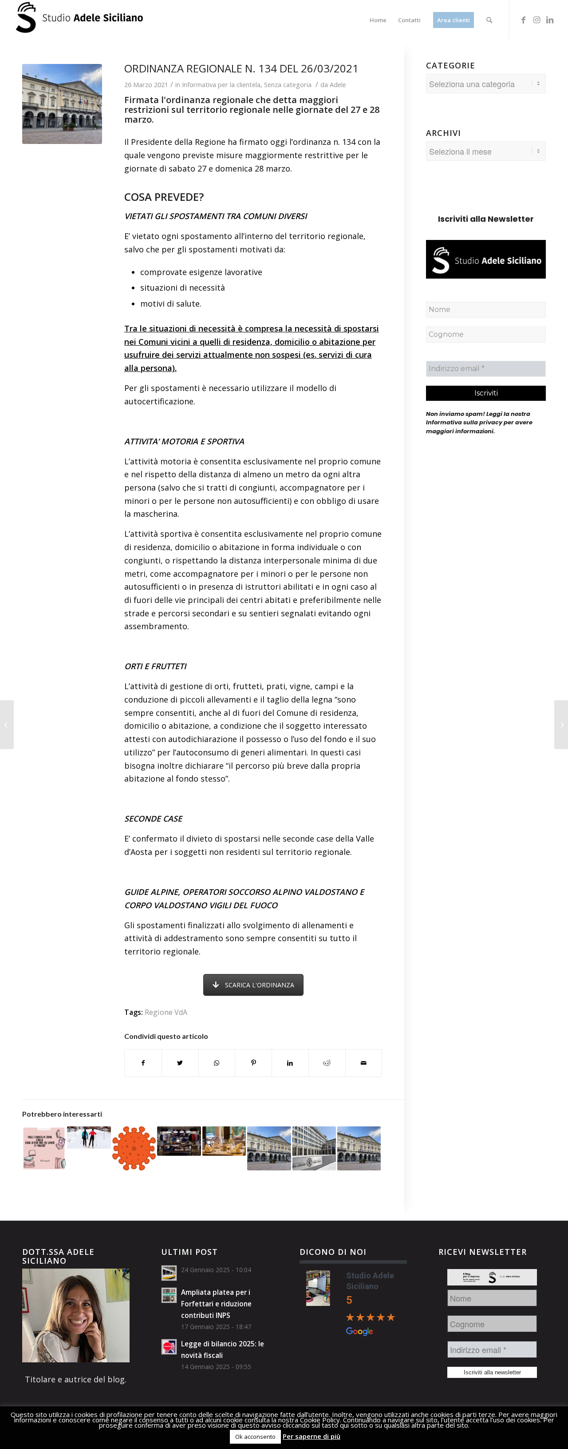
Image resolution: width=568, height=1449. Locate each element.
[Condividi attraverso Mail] (364, 1063)
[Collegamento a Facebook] (523, 19)
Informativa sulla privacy (464, 422)
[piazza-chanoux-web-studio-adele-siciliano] (62, 104)
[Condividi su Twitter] (180, 1063)
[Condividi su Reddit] (327, 1063)
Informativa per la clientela (221, 84)
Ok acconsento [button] (255, 1437)
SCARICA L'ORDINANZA (259, 985)
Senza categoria (288, 84)
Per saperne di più (311, 1436)
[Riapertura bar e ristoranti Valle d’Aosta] (224, 1141)
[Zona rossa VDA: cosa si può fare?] (561, 724)
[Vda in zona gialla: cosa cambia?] (44, 1148)
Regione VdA (166, 1012)
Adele (338, 84)
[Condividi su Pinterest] (253, 1063)
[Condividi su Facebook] (143, 1063)
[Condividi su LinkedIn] (290, 1063)
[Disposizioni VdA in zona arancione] (134, 1148)
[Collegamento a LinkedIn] (549, 19)
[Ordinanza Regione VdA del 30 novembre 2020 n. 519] (179, 1141)
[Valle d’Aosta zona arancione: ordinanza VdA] (88, 1137)
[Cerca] (489, 20)
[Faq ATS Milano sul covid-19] (7, 724)
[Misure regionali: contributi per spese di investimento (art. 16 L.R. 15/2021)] (359, 1148)
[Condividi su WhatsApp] (217, 1063)
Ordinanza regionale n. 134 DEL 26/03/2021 (241, 68)
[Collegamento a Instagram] (536, 19)
